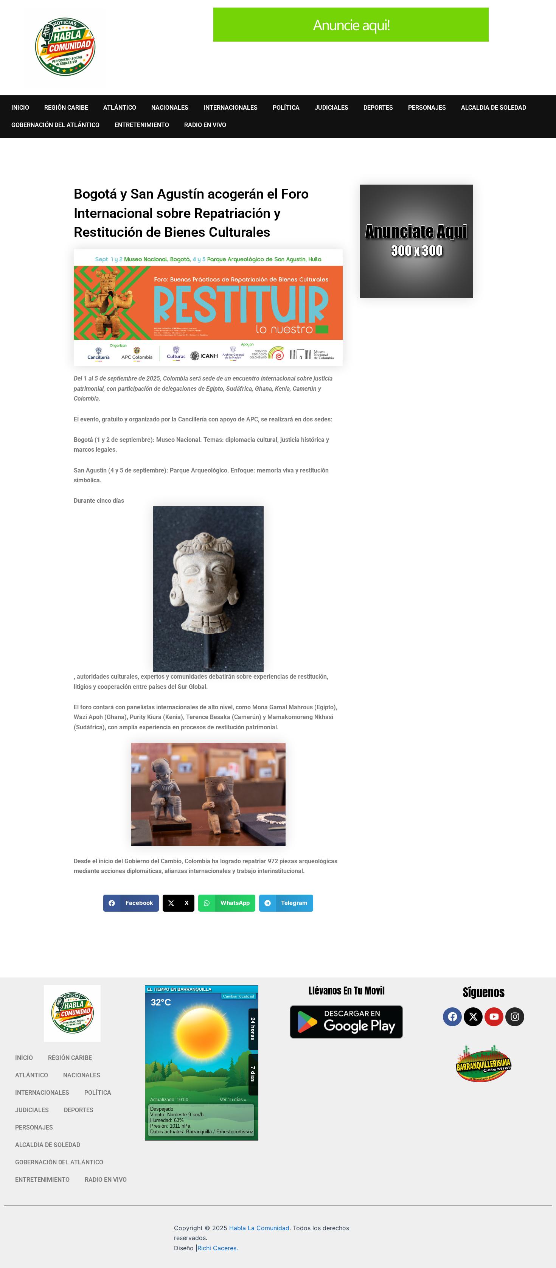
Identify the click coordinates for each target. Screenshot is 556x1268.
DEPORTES (378, 107)
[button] (131, 903)
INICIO (20, 107)
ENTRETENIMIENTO (142, 125)
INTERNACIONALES (230, 107)
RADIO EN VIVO (205, 125)
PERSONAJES (427, 107)
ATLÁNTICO (119, 107)
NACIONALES (169, 107)
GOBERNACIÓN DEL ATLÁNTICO (55, 125)
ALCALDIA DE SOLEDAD (493, 107)
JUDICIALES (331, 107)
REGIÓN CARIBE (66, 107)
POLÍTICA (286, 107)
